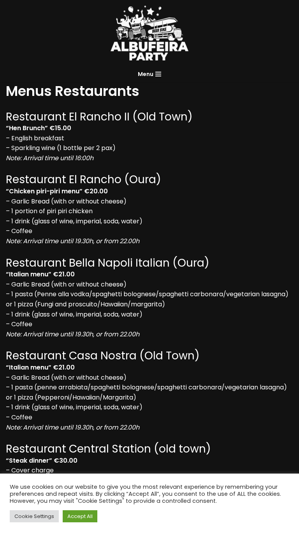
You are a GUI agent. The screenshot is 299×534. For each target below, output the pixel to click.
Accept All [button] (80, 516)
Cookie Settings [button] (34, 516)
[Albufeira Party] (149, 32)
